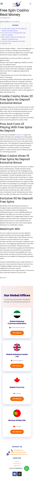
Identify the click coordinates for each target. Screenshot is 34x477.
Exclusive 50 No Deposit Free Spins (13, 41)
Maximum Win (6, 43)
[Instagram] (19, 474)
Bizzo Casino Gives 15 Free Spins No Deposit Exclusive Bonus (13, 38)
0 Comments (14, 22)
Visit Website (17, 333)
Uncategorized (5, 18)
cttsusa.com (19, 135)
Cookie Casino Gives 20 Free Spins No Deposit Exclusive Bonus (14, 30)
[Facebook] (14, 474)
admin (4, 278)
